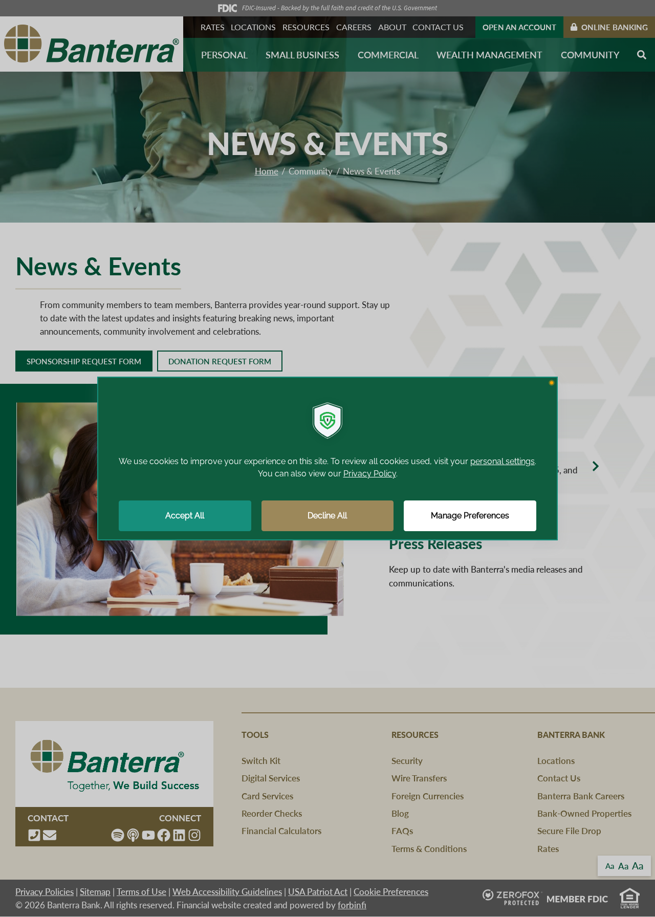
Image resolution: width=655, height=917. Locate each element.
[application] (327, 458)
